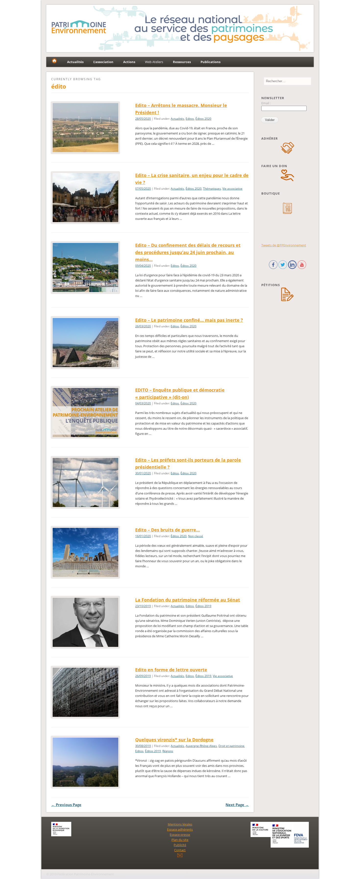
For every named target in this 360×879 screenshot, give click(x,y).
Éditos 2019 (203, 606)
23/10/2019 (143, 606)
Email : (266, 103)
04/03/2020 (143, 403)
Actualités (177, 119)
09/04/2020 (143, 266)
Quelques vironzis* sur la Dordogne (174, 740)
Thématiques (212, 188)
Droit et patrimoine (231, 746)
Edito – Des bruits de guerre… (167, 530)
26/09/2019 (143, 676)
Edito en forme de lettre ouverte (171, 670)
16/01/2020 (143, 536)
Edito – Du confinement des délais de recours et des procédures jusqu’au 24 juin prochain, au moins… (187, 252)
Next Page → (237, 804)
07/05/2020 (143, 188)
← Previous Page (66, 804)
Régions (167, 751)
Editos (190, 119)
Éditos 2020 (203, 119)
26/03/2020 (143, 326)
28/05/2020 (143, 119)
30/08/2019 (143, 746)
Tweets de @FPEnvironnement (283, 245)
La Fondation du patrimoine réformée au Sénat (187, 600)
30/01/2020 (143, 473)
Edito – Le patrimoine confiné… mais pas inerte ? (189, 320)
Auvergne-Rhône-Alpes (201, 746)
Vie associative (232, 188)
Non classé (195, 536)
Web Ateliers (154, 62)
